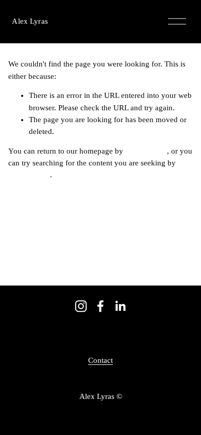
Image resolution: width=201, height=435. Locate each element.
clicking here (146, 151)
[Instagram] (81, 306)
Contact (100, 360)
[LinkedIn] (120, 306)
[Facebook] (100, 306)
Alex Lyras (29, 21)
